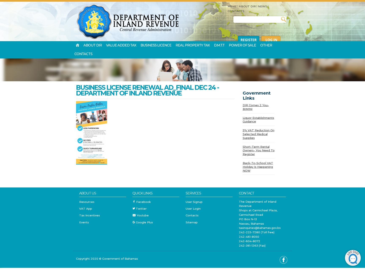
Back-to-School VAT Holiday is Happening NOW (258, 166)
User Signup (194, 202)
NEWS (262, 6)
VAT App (85, 208)
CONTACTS (236, 11)
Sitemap (192, 222)
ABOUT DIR (247, 6)
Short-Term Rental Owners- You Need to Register (259, 150)
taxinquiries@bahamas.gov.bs (260, 227)
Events (84, 222)
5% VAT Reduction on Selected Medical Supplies (258, 134)
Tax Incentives (89, 215)
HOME (232, 6)
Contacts (192, 215)
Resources (86, 202)
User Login (193, 208)
